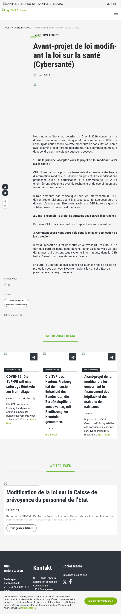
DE (108, 4)
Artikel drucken (12, 315)
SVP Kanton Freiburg (47, 3)
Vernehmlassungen (22, 28)
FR (114, 4)
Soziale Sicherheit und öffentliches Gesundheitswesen (16, 303)
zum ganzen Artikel (21, 528)
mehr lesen (51, 434)
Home (6, 28)
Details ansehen (28, 608)
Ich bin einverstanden (100, 601)
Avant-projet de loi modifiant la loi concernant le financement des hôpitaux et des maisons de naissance (98, 391)
